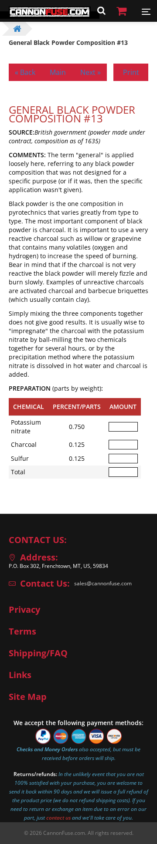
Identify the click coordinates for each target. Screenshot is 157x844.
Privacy (24, 609)
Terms (22, 631)
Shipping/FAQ (38, 653)
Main (58, 72)
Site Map (28, 696)
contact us (58, 817)
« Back (25, 72)
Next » (90, 72)
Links (20, 675)
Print (131, 72)
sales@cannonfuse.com (103, 583)
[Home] (49, 15)
